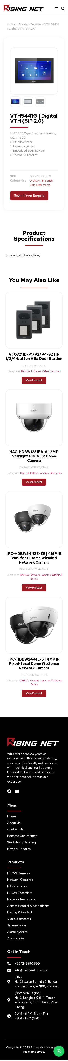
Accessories (15, 938)
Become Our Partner (22, 836)
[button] (58, 1051)
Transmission (16, 925)
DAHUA (36, 24)
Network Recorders (21, 899)
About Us (13, 823)
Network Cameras (40, 574)
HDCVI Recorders (19, 893)
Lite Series (56, 473)
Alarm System (17, 932)
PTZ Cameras (17, 886)
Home (11, 24)
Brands (22, 24)
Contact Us (15, 829)
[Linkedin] (17, 791)
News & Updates (19, 849)
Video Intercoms (40, 185)
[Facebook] (9, 791)
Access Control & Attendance (28, 906)
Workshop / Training (21, 842)
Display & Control (19, 912)
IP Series (47, 181)
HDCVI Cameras (39, 473)
